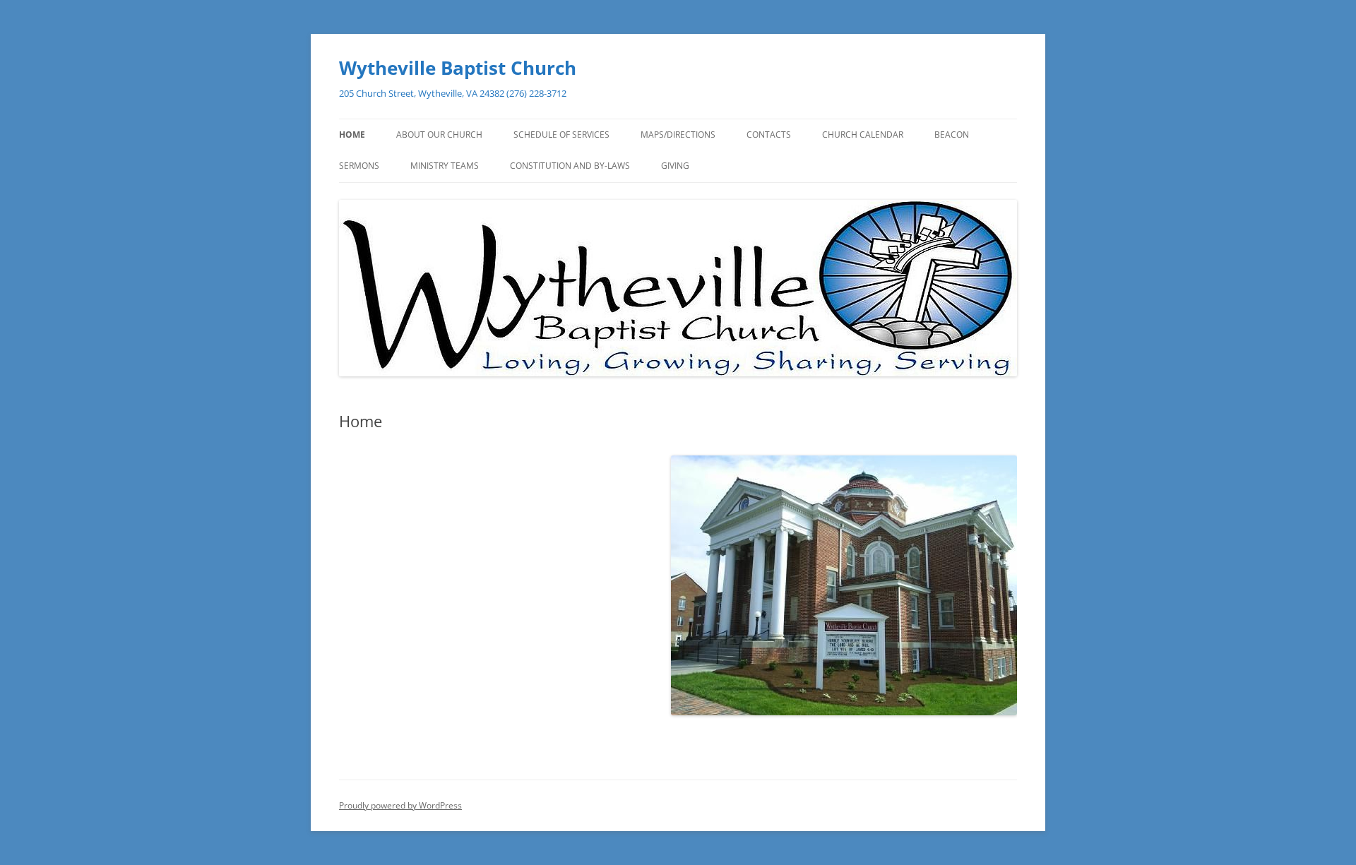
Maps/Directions (678, 135)
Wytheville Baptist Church (457, 67)
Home (352, 135)
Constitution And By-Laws (570, 166)
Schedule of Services (561, 135)
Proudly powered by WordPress (400, 805)
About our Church (439, 135)
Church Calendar (862, 135)
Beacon (951, 135)
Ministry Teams (444, 166)
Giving (675, 166)
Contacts (769, 135)
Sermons (359, 166)
